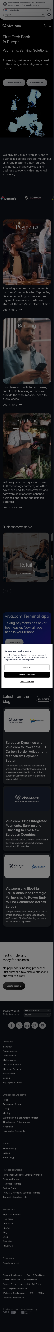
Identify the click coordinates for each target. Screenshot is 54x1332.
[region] (27, 666)
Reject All (27, 667)
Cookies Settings (27, 682)
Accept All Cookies (27, 674)
